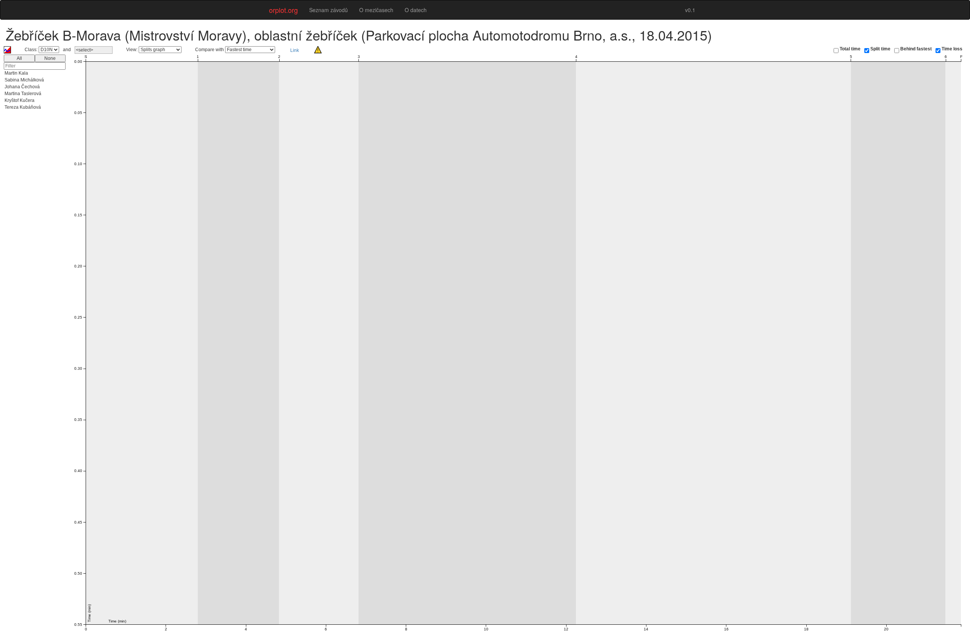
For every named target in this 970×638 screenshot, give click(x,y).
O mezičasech (376, 10)
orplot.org (283, 10)
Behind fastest (916, 49)
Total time (850, 49)
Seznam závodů (328, 10)
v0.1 (690, 10)
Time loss (952, 49)
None (50, 58)
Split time (880, 49)
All (19, 58)
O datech (416, 10)
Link (294, 50)
